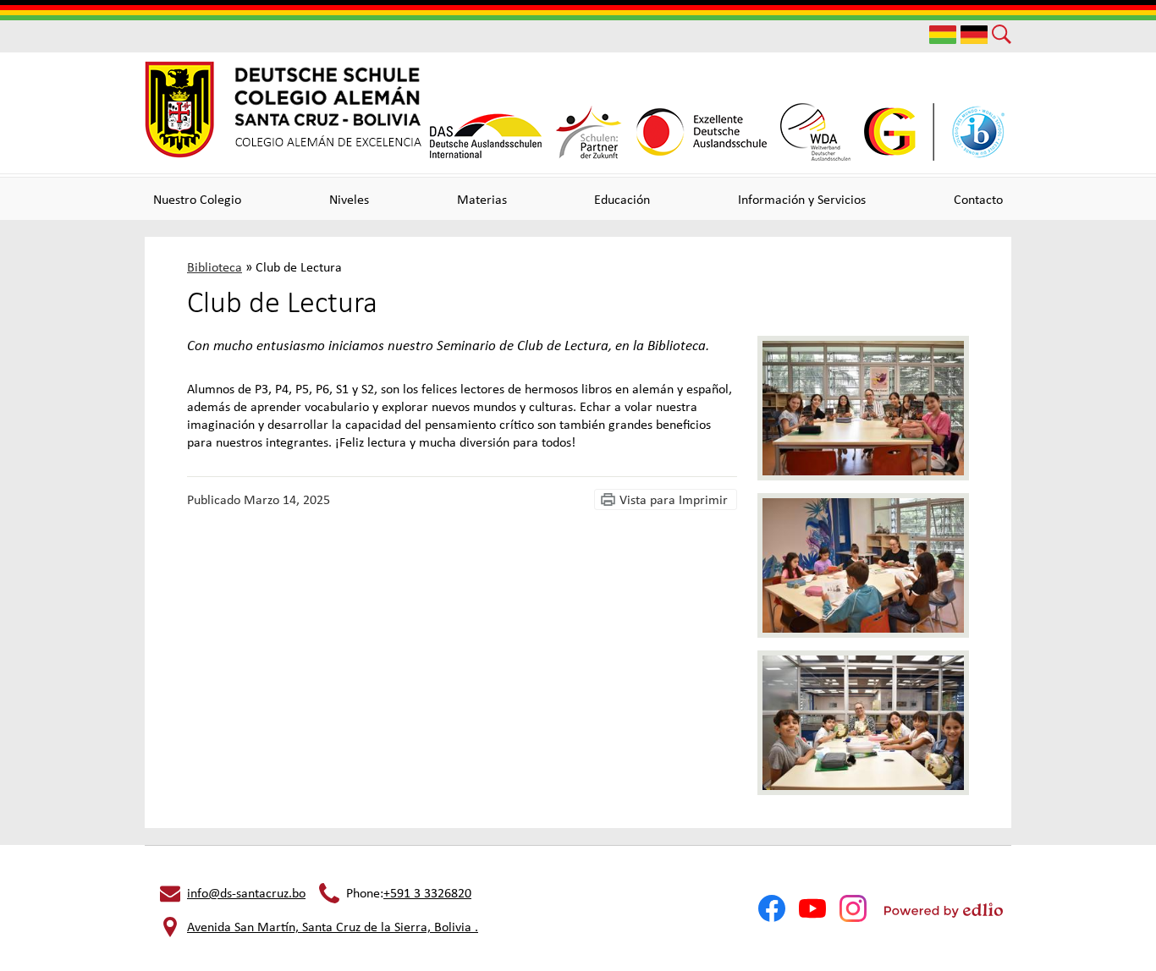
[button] (197, 199)
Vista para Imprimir (673, 499)
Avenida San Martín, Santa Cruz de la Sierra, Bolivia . (332, 926)
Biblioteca (214, 267)
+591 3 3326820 (427, 893)
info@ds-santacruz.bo (246, 893)
